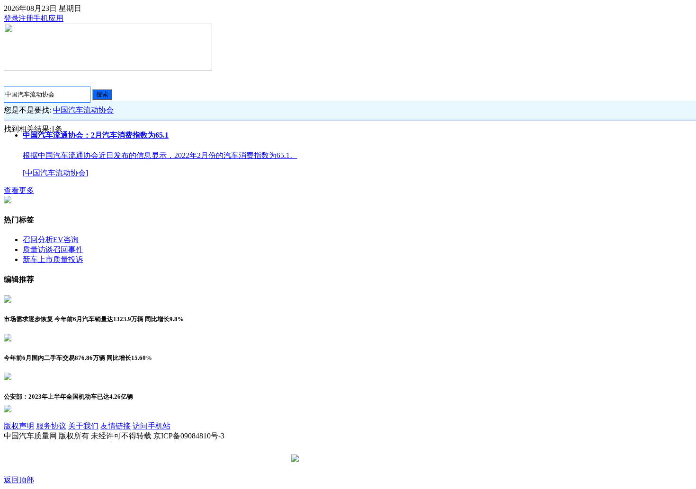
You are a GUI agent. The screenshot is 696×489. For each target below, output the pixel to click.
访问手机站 (151, 426)
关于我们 (83, 426)
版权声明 (19, 426)
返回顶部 (19, 480)
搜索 (102, 94)
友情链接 (115, 426)
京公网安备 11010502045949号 (351, 459)
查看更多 (19, 190)
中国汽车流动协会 (83, 110)
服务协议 (51, 426)
